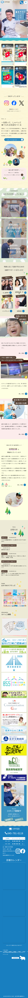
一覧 (13, 533)
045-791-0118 (15, 833)
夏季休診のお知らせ (5, 549)
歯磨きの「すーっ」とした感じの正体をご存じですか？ (13, 574)
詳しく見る (23, 353)
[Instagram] (6, 103)
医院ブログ (4, 537)
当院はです (15, 140)
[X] (21, 103)
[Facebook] (14, 103)
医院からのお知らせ (6, 545)
